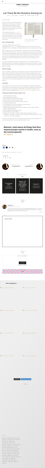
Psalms (5, 453)
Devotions (19, 152)
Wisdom (16, 461)
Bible (3, 152)
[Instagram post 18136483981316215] (34, 343)
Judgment (10, 445)
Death (18, 439)
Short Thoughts (14, 15)
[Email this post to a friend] (10, 158)
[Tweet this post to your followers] (6, 158)
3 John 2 (9, 134)
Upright (5, 461)
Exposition (12, 442)
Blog (8, 15)
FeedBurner (25, 264)
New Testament (38, 90)
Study (13, 458)
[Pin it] (8, 158)
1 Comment (29, 15)
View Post (9, 187)
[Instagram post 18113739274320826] (11, 366)
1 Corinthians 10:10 (8, 184)
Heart (5, 445)
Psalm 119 (16, 452)
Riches (5, 455)
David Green (10, 205)
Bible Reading (8, 152)
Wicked (10, 461)
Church (5, 439)
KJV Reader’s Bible (13, 46)
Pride (4, 452)
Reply (40, 212)
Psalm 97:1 (36, 184)
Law (15, 447)
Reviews (16, 453)
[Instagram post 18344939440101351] (11, 343)
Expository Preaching (7, 444)
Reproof (10, 453)
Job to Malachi (29, 90)
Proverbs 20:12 (12, 166)
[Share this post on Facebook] (3, 158)
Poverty (9, 450)
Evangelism (6, 442)
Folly (15, 444)
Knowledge (10, 447)
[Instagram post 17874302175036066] (34, 321)
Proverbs (10, 452)
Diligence (11, 441)
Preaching (15, 450)
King (4, 447)
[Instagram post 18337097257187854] (34, 298)
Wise (4, 463)
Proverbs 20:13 (32, 166)
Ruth (16, 455)
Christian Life (14, 152)
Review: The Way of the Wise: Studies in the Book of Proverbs (22, 184)
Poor (4, 450)
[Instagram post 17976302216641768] (34, 366)
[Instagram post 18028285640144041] (11, 298)
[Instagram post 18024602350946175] (11, 321)
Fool (19, 444)
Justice (16, 445)
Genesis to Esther (22, 90)
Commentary (11, 439)
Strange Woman (6, 458)
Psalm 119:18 (27, 42)
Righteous (10, 455)
